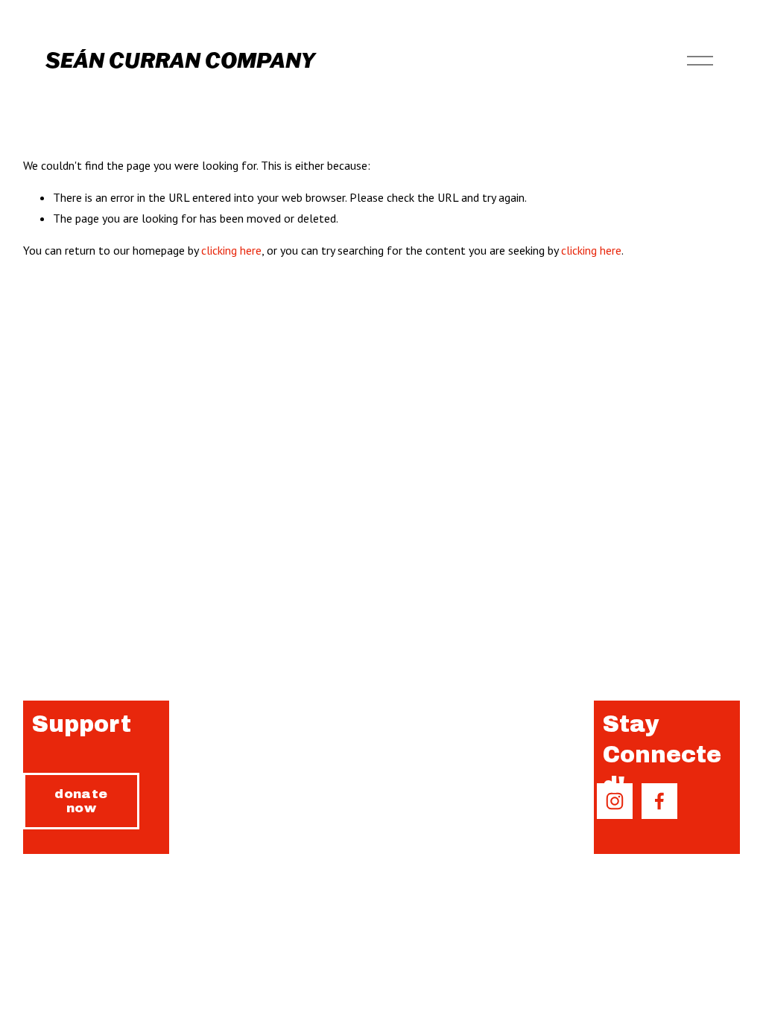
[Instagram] (615, 801)
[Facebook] (659, 801)
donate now (80, 801)
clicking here (231, 250)
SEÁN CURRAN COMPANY (180, 59)
